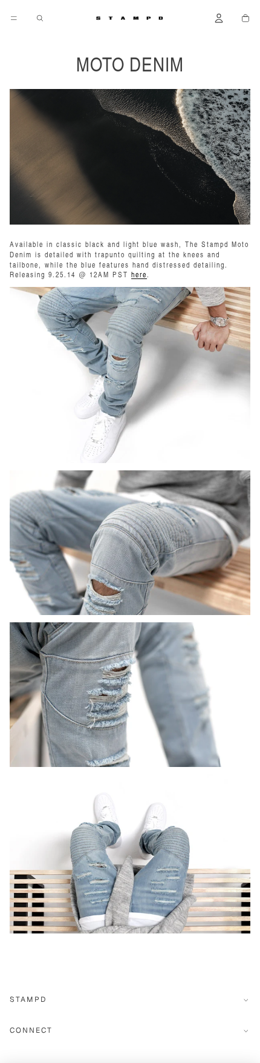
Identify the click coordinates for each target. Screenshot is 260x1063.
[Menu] (14, 18)
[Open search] (40, 18)
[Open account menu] (219, 18)
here (139, 274)
